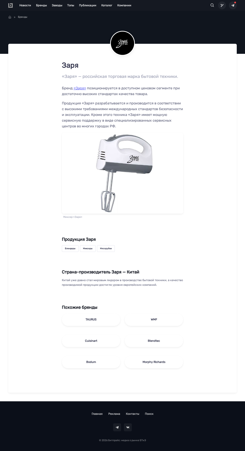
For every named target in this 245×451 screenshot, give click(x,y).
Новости (25, 5)
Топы (70, 5)
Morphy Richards (154, 362)
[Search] (212, 5)
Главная (97, 413)
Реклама (114, 413)
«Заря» (80, 88)
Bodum (91, 362)
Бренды (41, 5)
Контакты (132, 413)
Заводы (57, 5)
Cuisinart (91, 340)
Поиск (149, 413)
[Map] (222, 5)
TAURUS (91, 319)
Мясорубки (106, 248)
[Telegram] (233, 5)
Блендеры (70, 248)
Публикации (87, 5)
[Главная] (9, 17)
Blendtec (154, 340)
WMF (154, 319)
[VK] (128, 427)
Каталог (106, 5)
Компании (124, 5)
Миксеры (88, 248)
